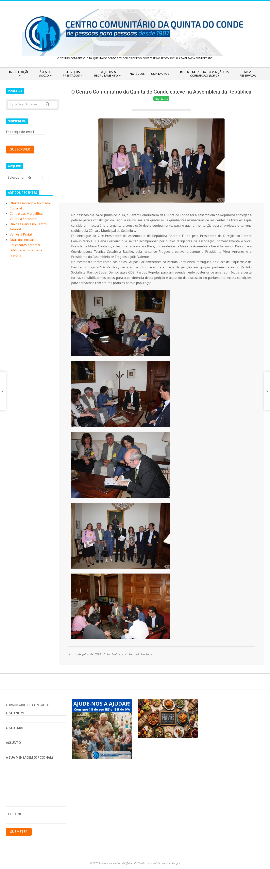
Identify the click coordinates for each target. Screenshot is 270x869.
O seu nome (15, 713)
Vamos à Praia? (21, 234)
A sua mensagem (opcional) (29, 757)
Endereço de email (20, 132)
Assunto (13, 742)
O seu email (15, 728)
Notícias (161, 98)
